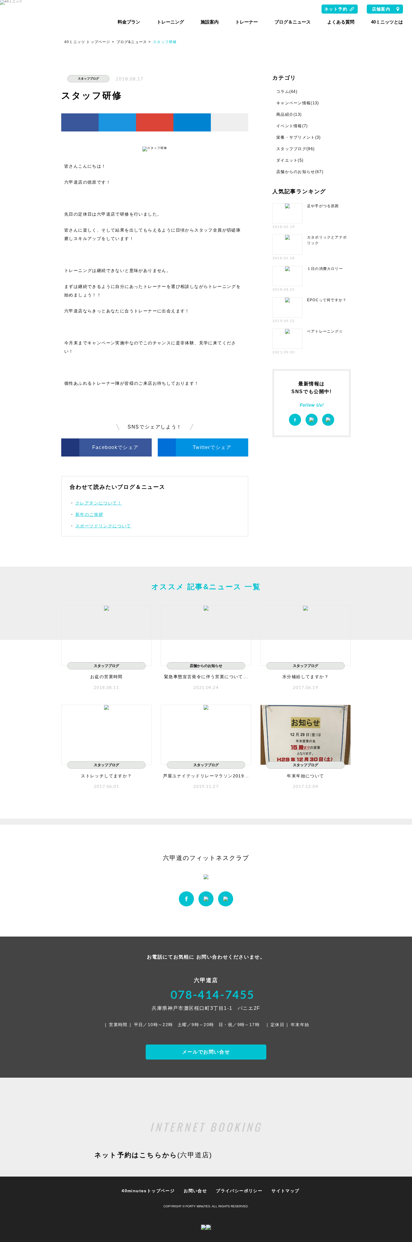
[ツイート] (117, 122)
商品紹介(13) (289, 114)
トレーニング (170, 22)
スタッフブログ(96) (295, 149)
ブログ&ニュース (131, 42)
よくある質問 (340, 22)
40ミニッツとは (387, 22)
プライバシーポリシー (239, 1190)
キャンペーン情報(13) (297, 103)
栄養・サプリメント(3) (298, 137)
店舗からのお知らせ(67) (299, 171)
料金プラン (129, 22)
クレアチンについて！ (98, 503)
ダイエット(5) (289, 160)
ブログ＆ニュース (292, 22)
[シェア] (80, 122)
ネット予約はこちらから (153, 1155)
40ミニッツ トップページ (87, 42)
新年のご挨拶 (89, 514)
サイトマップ (285, 1190)
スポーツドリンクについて (103, 525)
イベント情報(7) (292, 126)
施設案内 (210, 22)
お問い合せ (195, 1190)
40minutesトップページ (148, 1190)
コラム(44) (286, 91)
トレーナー (246, 22)
